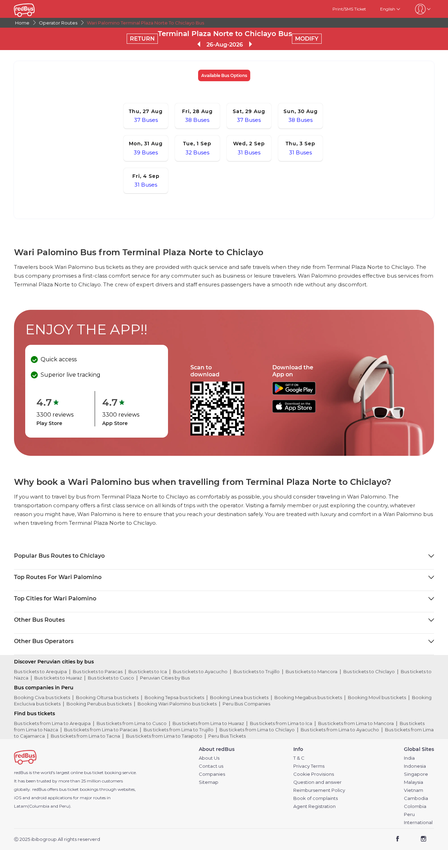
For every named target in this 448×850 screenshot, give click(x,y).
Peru (409, 814)
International (418, 822)
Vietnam (413, 790)
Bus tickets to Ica (147, 671)
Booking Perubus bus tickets (99, 703)
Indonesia (415, 766)
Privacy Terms (308, 766)
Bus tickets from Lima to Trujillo (179, 729)
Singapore (416, 774)
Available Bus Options (224, 75)
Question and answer (317, 782)
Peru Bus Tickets (227, 736)
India (409, 758)
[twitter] (410, 840)
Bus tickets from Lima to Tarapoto (164, 736)
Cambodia (416, 798)
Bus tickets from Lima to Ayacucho (340, 729)
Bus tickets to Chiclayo (369, 671)
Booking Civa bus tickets (42, 697)
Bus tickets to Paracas (97, 671)
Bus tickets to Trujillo (256, 671)
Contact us (211, 766)
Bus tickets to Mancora (311, 671)
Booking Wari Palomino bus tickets (177, 703)
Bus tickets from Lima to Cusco (132, 723)
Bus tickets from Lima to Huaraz (208, 723)
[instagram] (423, 840)
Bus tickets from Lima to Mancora (356, 723)
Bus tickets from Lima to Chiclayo (257, 729)
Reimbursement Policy (319, 790)
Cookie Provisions (313, 774)
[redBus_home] (35, 9)
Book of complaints (315, 798)
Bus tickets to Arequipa (40, 671)
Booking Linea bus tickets (239, 697)
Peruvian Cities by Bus (165, 678)
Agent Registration (314, 806)
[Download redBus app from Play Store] (294, 393)
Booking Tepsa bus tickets (174, 697)
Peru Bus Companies (246, 703)
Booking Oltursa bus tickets (107, 697)
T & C (298, 758)
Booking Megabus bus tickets (308, 697)
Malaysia (413, 782)
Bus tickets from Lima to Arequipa (52, 723)
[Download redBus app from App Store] (294, 410)
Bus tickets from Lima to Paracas (101, 729)
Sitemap (208, 782)
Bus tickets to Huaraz (58, 678)
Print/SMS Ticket (349, 9)
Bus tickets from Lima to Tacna (85, 736)
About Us (209, 758)
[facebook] (398, 840)
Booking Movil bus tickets (377, 697)
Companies (212, 774)
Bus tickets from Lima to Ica (281, 723)
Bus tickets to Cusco (111, 678)
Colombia (415, 806)
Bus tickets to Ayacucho (200, 671)
